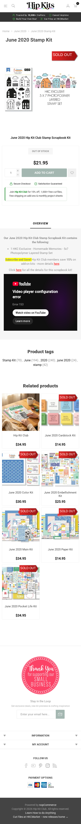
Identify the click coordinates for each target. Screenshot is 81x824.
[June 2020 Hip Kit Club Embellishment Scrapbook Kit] (60, 469)
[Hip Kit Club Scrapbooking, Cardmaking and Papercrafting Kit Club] (21, 412)
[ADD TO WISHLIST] (72, 172)
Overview (40, 223)
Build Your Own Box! (26, 19)
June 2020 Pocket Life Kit (21, 606)
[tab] (40, 223)
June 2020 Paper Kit (60, 549)
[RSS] (55, 766)
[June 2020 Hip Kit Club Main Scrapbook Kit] (21, 526)
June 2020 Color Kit (20, 492)
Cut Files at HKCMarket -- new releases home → (40, 816)
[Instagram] (48, 766)
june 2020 (63, 360)
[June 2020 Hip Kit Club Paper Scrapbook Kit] (60, 526)
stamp (37, 365)
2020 (43, 360)
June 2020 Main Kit (21, 549)
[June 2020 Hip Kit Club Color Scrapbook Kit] (21, 469)
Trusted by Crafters (30, 15)
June (27, 360)
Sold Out (62, 55)
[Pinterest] (40, 766)
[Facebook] (26, 766)
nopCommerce (47, 804)
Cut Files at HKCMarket (56, 19)
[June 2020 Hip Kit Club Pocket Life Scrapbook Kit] (21, 583)
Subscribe (60, 714)
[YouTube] (33, 766)
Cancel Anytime (61, 15)
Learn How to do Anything (40, 812)
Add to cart (44, 172)
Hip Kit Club (20, 435)
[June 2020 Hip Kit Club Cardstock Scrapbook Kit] (60, 412)
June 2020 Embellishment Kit (60, 494)
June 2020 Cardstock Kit (60, 435)
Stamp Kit (9, 360)
